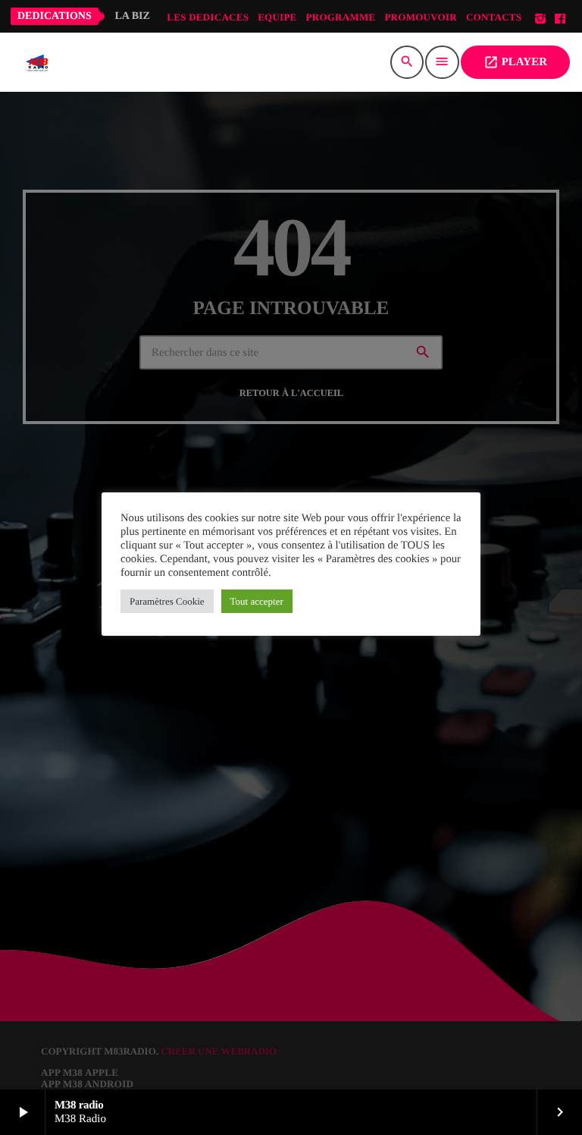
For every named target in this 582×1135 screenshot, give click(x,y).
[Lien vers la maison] (37, 62)
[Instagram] (540, 19)
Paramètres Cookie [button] (167, 601)
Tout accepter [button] (256, 601)
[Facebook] (560, 19)
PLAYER (515, 62)
